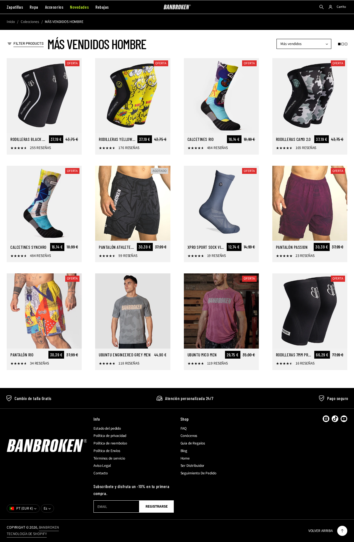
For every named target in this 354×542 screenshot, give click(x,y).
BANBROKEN (49, 527)
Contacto (100, 473)
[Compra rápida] (74, 125)
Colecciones (30, 21)
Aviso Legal (102, 465)
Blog (183, 450)
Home (185, 458)
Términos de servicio (109, 458)
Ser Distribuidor (192, 465)
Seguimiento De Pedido (198, 473)
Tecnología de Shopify (27, 533)
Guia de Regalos (192, 443)
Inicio (11, 21)
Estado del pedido (107, 428)
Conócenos (189, 435)
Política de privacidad (109, 435)
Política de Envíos (106, 450)
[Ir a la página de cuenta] (330, 7)
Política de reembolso (110, 443)
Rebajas (102, 7)
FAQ (183, 428)
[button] (342, 44)
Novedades (79, 7)
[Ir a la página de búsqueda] (321, 7)
